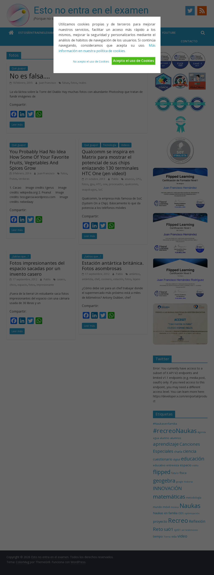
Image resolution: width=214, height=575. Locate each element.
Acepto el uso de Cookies (133, 60)
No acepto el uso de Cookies (91, 61)
